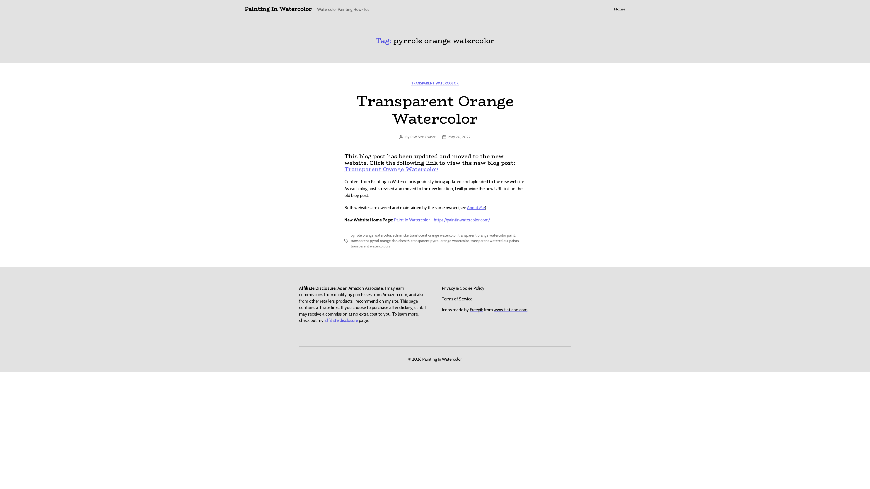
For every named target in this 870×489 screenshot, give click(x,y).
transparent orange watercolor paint (486, 235)
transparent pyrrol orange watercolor (440, 241)
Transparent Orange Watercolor (435, 110)
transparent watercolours (370, 246)
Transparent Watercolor (435, 83)
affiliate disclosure (341, 320)
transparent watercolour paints (495, 241)
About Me (476, 207)
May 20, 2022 (459, 137)
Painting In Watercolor (278, 9)
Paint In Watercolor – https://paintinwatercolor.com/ (442, 220)
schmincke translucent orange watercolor (425, 235)
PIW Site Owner (422, 137)
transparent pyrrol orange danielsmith (380, 241)
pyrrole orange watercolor (371, 235)
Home (619, 9)
